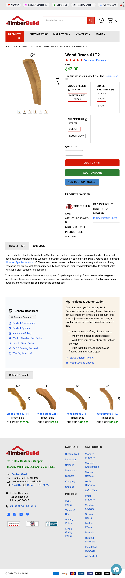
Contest (82, 34)
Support (69, 475)
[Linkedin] (8, 514)
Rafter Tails (91, 490)
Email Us (16, 485)
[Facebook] (14, 514)
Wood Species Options (82, 362)
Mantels (89, 532)
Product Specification (23, 323)
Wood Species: (77, 88)
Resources (71, 470)
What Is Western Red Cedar (27, 338)
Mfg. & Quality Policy (69, 532)
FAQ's (46, 485)
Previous (6, 404)
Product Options (21, 328)
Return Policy (111, 76)
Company (70, 481)
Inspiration (60, 34)
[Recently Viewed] (101, 20)
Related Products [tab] (19, 375)
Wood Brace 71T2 (107, 413)
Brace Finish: (76, 121)
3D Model (39, 245)
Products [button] (14, 34)
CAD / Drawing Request (25, 348)
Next (119, 404)
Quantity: (71, 146)
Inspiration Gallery (22, 333)
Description (17, 245)
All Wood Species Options (19, 262)
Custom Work (38, 34)
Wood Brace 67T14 (18, 413)
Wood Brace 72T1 (47, 413)
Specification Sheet (106, 218)
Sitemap (69, 486)
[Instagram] (21, 514)
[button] (116, 569)
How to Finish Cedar (23, 343)
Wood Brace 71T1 (77, 413)
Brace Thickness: (104, 89)
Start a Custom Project (81, 357)
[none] (32, 79)
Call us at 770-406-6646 (23, 505)
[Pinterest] (27, 514)
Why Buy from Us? (22, 353)
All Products (91, 556)
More (99, 34)
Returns (31, 485)
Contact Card (19, 474)
